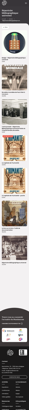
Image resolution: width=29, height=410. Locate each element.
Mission (18, 390)
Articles (11, 19)
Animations (5, 393)
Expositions (5, 387)
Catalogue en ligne (7, 406)
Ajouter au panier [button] (24, 54)
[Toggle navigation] (26, 3)
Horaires (18, 406)
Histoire (18, 387)
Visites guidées (6, 397)
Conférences (6, 390)
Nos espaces (19, 397)
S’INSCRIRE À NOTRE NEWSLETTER (11, 323)
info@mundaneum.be (12, 370)
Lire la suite (24, 159)
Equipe (18, 393)
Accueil (4, 19)
